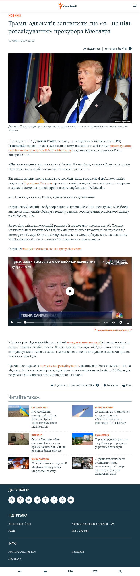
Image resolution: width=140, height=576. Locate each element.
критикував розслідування (59, 366)
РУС (95, 571)
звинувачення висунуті (84, 342)
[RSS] (53, 499)
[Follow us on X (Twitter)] (20, 499)
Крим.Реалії (23, 267)
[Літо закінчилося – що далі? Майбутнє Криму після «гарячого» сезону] (18, 463)
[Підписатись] (70, 499)
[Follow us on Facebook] (11, 499)
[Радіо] (19, 571)
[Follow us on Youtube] (28, 499)
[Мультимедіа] (45, 571)
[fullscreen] (128, 322)
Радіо (11, 530)
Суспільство (39, 407)
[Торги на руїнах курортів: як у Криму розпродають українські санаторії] (82, 439)
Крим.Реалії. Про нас (22, 551)
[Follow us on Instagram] (45, 499)
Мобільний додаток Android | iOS (93, 524)
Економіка (102, 435)
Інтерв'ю (36, 435)
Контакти (78, 551)
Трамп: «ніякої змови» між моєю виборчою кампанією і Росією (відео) (64, 262)
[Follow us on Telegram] (37, 499)
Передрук (14, 558)
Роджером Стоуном (38, 183)
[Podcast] (62, 499)
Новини (14, 16)
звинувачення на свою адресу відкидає (51, 249)
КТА (70, 571)
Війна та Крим (104, 407)
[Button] (91, 49)
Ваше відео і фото (19, 524)
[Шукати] (120, 571)
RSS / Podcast (80, 530)
